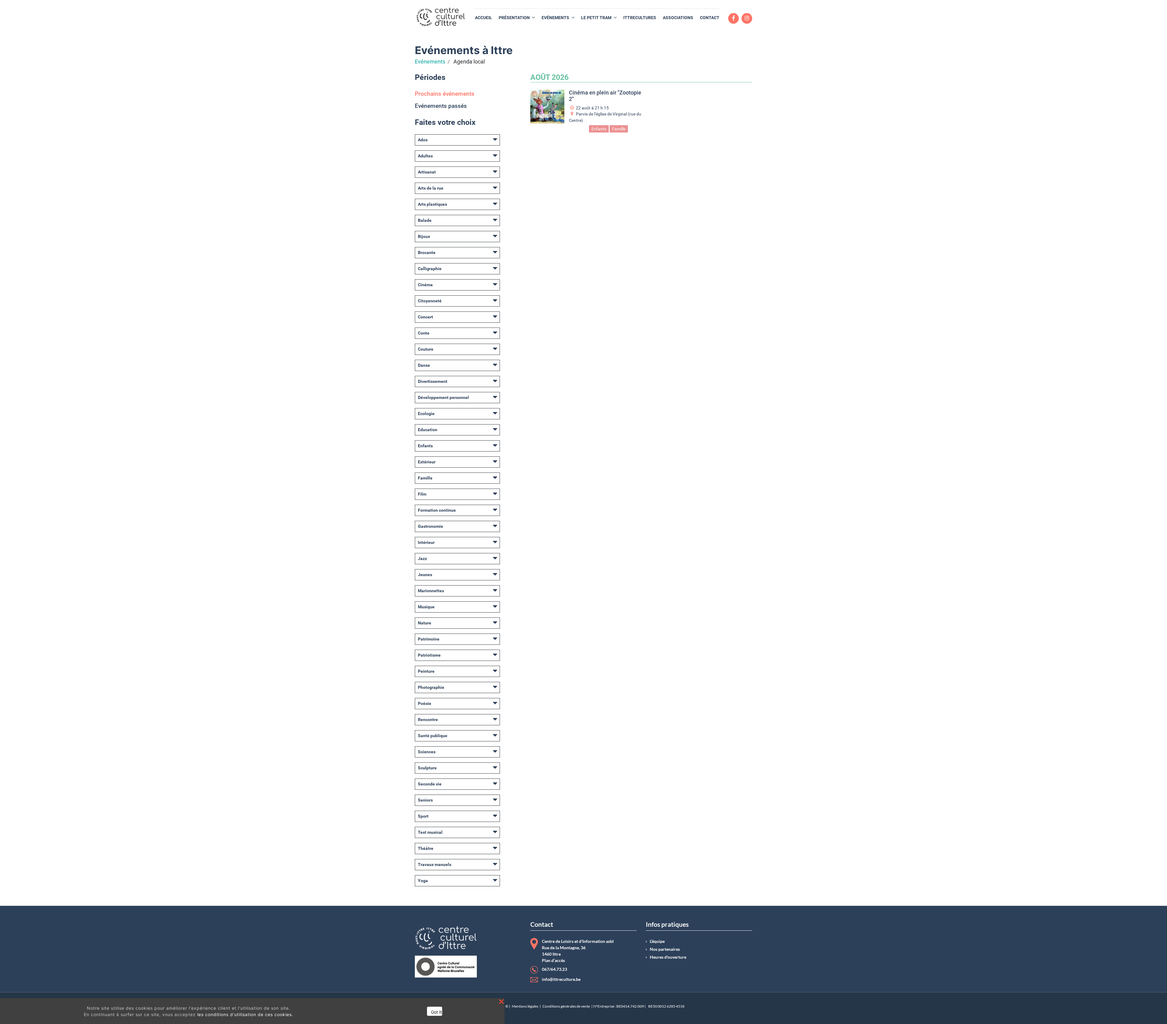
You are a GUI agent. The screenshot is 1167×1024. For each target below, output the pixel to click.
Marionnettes (431, 590)
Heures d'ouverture (668, 957)
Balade (425, 220)
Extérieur (426, 461)
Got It (436, 1012)
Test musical (430, 832)
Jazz (422, 558)
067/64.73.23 (554, 969)
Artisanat (427, 172)
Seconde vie (430, 784)
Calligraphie (430, 268)
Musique (426, 606)
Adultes (425, 155)
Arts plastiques (432, 204)
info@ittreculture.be (561, 979)
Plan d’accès (553, 960)
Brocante (426, 252)
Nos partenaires (665, 949)
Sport (423, 816)
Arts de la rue (430, 188)
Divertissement (432, 381)
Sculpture (427, 767)
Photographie (431, 687)
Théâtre (425, 848)
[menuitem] (483, 17)
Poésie (424, 703)
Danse (424, 365)
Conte (423, 333)
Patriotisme (429, 655)
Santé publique (432, 735)
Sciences (426, 751)
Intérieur (426, 542)
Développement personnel (443, 397)
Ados (423, 139)
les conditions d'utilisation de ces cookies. (245, 1014)
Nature (424, 622)
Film (422, 494)
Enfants (425, 445)
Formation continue (437, 510)
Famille (425, 478)
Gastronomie (430, 526)
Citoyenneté (430, 300)
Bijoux (424, 236)
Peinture (426, 671)
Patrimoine (428, 639)
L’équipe (657, 941)
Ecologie (426, 413)
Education (427, 429)
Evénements (430, 62)
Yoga (423, 880)
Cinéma (425, 284)
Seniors (425, 800)
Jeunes (425, 574)
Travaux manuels (434, 864)
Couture (425, 349)
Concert (425, 316)
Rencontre (428, 719)
